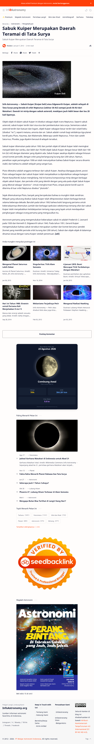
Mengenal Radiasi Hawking (76, 303)
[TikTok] (25, 722)
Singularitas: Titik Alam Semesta (44, 265)
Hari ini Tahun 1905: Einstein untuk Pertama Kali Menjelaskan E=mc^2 (15, 306)
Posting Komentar (47, 334)
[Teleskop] (89, 17)
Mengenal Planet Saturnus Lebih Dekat (14, 265)
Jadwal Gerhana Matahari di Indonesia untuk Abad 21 (44, 458)
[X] (12, 722)
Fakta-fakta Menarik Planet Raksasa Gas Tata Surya (43, 474)
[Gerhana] (79, 17)
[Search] (90, 10)
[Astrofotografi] (68, 17)
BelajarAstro (61, 723)
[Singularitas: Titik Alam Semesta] (47, 253)
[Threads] (7, 725)
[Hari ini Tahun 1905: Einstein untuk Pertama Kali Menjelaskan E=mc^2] (16, 292)
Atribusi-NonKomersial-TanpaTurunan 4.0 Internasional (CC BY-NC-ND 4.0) (82, 726)
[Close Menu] (91, 3)
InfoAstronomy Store (61, 719)
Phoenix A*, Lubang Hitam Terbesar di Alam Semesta (43, 492)
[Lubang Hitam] (34, 488)
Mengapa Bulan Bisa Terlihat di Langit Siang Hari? (42, 501)
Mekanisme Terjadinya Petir (46, 303)
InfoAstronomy (62, 712)
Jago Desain (74, 739)
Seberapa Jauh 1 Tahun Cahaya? (34, 483)
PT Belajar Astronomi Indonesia (28, 739)
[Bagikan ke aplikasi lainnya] (39, 53)
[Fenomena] (33, 455)
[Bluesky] (18, 722)
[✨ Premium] (7, 17)
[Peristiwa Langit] (39, 17)
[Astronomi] (33, 479)
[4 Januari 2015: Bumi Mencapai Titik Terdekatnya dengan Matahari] (77, 253)
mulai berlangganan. (61, 3)
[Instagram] (6, 722)
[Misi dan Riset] (54, 17)
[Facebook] (15, 725)
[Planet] (32, 470)
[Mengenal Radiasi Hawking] (77, 292)
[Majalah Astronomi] (22, 17)
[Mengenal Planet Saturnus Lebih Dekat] (16, 253)
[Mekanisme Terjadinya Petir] (47, 292)
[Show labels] (28, 527)
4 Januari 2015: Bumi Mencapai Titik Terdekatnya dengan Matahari (76, 267)
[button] (86, 10)
